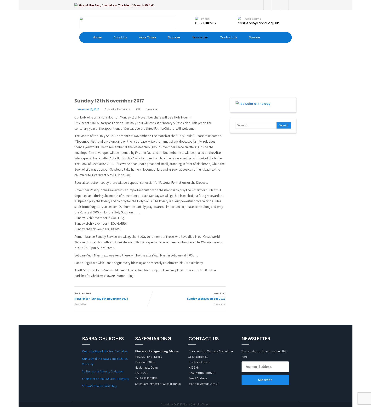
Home (97, 37)
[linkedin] (292, 5)
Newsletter (199, 37)
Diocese (174, 37)
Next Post (206, 296)
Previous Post (101, 296)
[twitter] (276, 5)
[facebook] (267, 5)
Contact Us (228, 37)
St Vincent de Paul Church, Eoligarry (105, 379)
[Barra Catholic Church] (127, 22)
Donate (254, 37)
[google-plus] (284, 5)
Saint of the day (257, 104)
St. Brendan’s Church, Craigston (102, 371)
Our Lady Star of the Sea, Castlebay (105, 351)
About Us (120, 37)
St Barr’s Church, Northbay (99, 386)
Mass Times (147, 37)
